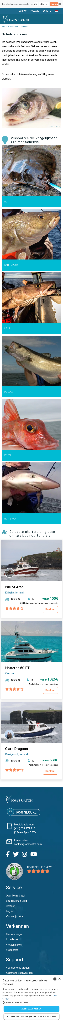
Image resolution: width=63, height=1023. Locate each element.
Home (4, 26)
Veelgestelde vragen (18, 967)
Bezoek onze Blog (16, 900)
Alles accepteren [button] (31, 1008)
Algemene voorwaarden (19, 972)
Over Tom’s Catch (15, 895)
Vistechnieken (14, 944)
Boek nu (50, 609)
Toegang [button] (34, 11)
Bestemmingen (14, 934)
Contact (23, 11)
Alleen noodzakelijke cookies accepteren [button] (31, 1016)
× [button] (59, 979)
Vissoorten (14, 26)
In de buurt (12, 939)
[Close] (60, 4)
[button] (57, 11)
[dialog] (31, 999)
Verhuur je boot (14, 916)
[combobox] (55, 979)
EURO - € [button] (47, 11)
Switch (54, 4)
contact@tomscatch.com (28, 844)
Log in (9, 911)
